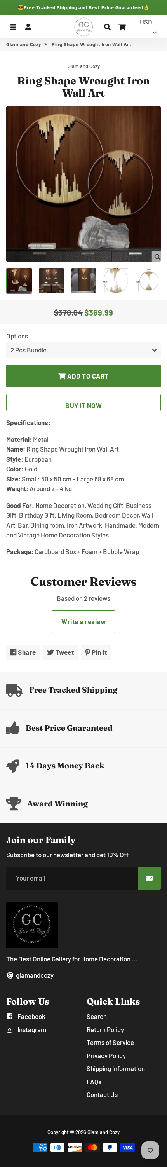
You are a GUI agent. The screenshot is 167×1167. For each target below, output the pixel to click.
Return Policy (105, 1029)
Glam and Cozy (24, 44)
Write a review (83, 621)
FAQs (94, 1081)
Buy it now (83, 405)
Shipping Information (116, 1068)
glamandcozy (34, 975)
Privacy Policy (106, 1055)
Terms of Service (110, 1042)
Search (97, 1016)
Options (17, 336)
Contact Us (102, 1094)
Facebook (30, 1016)
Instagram (31, 1029)
